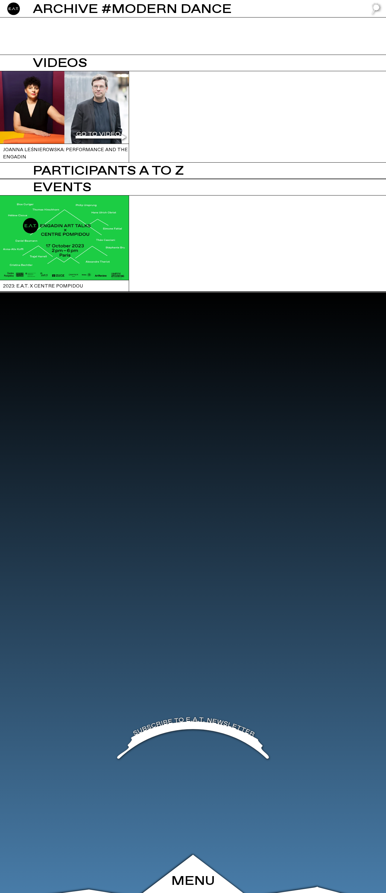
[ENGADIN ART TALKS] (42, 8)
